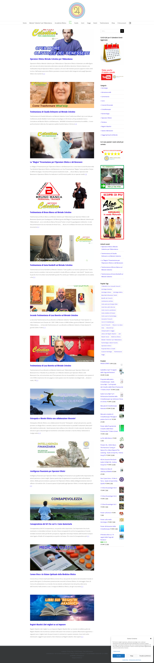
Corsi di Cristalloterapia (107, 322)
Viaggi (103, 354)
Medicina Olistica (116, 337)
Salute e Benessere (107, 131)
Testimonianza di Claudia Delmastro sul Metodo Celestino (52, 111)
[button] (151, 638)
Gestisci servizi (116, 651)
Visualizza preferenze (145, 655)
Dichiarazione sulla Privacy (135, 660)
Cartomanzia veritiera (107, 301)
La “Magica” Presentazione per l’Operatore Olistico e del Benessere (56, 162)
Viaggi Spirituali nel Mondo (109, 135)
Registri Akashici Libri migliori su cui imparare (48, 624)
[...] (44, 74)
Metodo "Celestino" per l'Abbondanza (111, 340)
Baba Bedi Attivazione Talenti (109, 295)
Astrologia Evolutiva (106, 289)
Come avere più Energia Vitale (109, 304)
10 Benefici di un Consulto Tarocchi (110, 286)
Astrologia (104, 88)
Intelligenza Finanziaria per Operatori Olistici (47, 471)
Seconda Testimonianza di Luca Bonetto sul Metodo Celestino (54, 315)
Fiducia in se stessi (117, 325)
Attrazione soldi (106, 92)
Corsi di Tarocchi (105, 325)
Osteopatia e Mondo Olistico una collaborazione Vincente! (52, 418)
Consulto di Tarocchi (106, 319)
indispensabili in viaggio (107, 331)
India (102, 328)
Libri (119, 334)
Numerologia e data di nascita (109, 342)
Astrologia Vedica (117, 292)
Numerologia (105, 114)
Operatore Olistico (106, 345)
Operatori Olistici (106, 118)
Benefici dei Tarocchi (107, 298)
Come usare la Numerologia (108, 316)
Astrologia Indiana (106, 292)
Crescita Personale (107, 105)
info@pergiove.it (80, 655)
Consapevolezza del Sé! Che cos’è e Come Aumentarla (51, 524)
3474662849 (73, 655)
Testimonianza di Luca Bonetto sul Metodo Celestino (50, 365)
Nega (131, 655)
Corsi (103, 101)
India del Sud (109, 328)
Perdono (104, 122)
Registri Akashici (106, 126)
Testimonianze (118, 351)
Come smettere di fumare (108, 313)
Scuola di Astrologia (106, 351)
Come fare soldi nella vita (108, 307)
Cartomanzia (105, 96)
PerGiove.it (79, 657)
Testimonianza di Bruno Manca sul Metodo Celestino (50, 212)
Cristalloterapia (106, 109)
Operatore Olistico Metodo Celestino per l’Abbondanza (51, 59)
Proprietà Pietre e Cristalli (108, 348)
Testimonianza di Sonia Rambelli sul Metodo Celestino (51, 265)
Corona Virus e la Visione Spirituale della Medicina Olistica (53, 574)
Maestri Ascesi (105, 337)
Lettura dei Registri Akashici (108, 334)
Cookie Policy (125, 660)
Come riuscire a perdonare (108, 310)
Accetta (119, 655)
